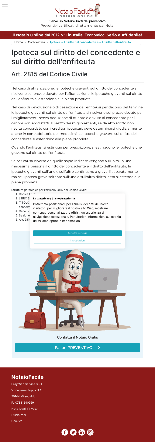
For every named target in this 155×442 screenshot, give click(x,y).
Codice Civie (36, 42)
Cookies (16, 421)
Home (18, 42)
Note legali (18, 408)
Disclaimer (18, 415)
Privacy (32, 408)
